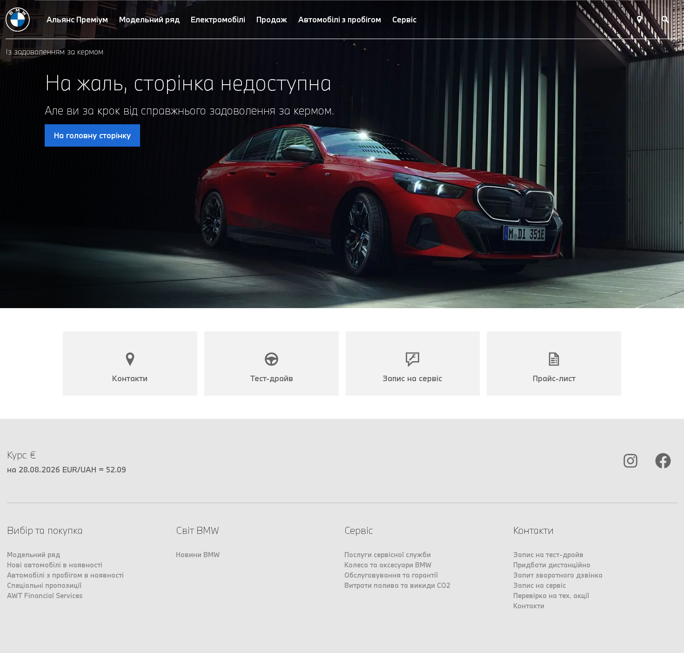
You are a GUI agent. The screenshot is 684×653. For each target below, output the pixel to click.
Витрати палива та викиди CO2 (397, 585)
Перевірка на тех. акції (551, 595)
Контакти (528, 605)
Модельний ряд (149, 19)
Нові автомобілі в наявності (54, 564)
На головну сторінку (92, 135)
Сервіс (404, 19)
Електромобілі (218, 19)
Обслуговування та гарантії (391, 575)
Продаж (271, 19)
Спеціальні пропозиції (44, 585)
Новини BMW (198, 554)
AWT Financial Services (45, 595)
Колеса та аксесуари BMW (387, 564)
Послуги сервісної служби (387, 554)
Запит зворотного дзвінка (558, 575)
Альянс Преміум (77, 19)
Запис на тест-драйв (548, 554)
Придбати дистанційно (551, 564)
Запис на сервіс (539, 585)
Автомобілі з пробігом (339, 19)
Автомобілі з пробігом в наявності (65, 575)
